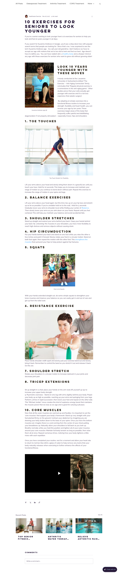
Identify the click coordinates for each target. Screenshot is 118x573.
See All (100, 514)
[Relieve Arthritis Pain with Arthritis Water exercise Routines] (89, 525)
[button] (100, 3)
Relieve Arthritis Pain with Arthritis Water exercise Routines (88, 537)
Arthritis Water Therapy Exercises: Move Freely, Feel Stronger (58, 537)
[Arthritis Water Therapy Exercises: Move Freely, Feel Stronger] (59, 525)
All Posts (19, 4)
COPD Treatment (77, 4)
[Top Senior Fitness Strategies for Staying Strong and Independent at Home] (29, 525)
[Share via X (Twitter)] (30, 502)
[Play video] (59, 473)
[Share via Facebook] (26, 502)
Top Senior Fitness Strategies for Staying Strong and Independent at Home (29, 537)
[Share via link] (39, 502)
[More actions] (92, 16)
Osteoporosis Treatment (36, 4)
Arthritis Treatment (58, 4)
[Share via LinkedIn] (35, 502)
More (90, 4)
